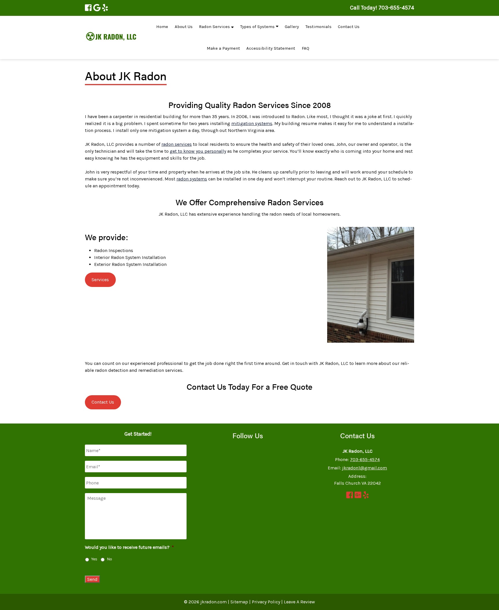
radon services (176, 144)
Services (100, 279)
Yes (94, 559)
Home (162, 26)
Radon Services (215, 26)
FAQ (305, 48)
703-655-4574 (365, 459)
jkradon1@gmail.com (364, 468)
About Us (184, 26)
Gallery (292, 26)
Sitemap (239, 602)
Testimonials (319, 26)
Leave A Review (299, 602)
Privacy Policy (266, 602)
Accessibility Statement (270, 48)
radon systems (191, 179)
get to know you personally (198, 151)
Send (92, 579)
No (109, 559)
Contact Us (349, 26)
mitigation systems (251, 123)
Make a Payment (223, 48)
